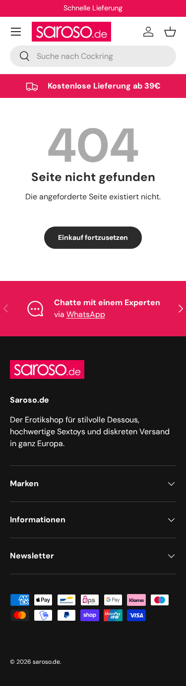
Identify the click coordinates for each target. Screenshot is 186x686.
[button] (170, 32)
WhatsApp (85, 314)
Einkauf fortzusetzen (93, 237)
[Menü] (16, 32)
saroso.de (46, 662)
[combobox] (93, 56)
